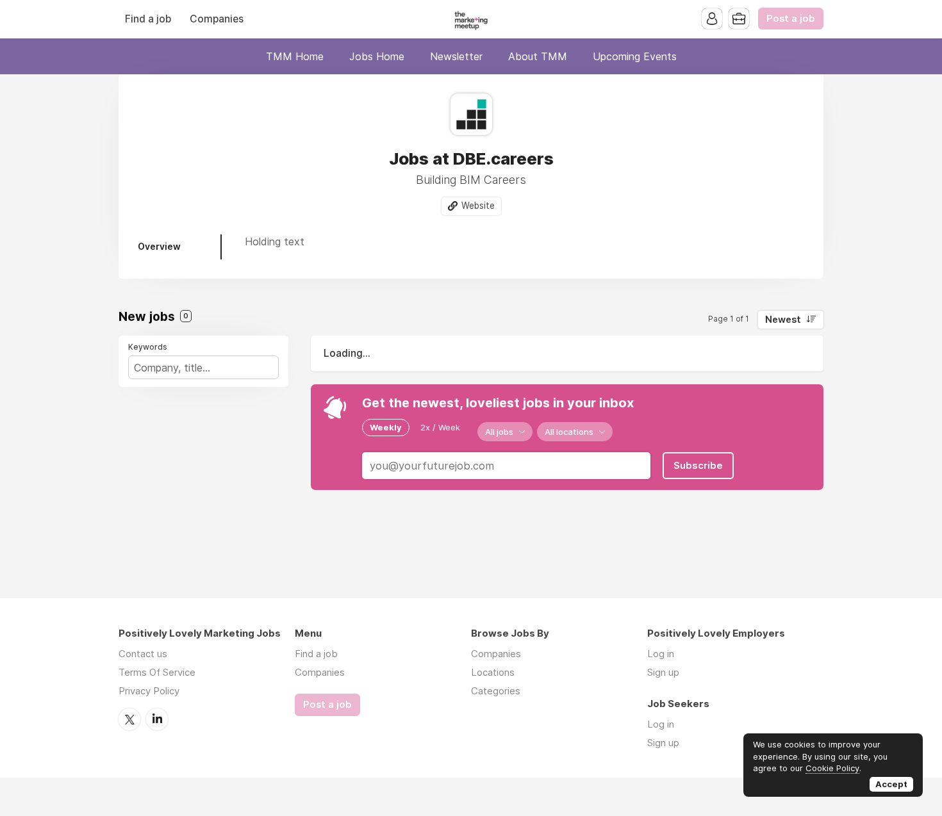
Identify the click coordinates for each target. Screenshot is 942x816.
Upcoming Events (635, 56)
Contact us (143, 654)
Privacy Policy (149, 691)
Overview (159, 246)
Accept (891, 784)
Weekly (386, 427)
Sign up (663, 672)
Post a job (790, 18)
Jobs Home (376, 56)
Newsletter (456, 56)
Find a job (148, 19)
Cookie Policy (832, 768)
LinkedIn (157, 719)
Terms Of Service (157, 672)
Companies (217, 19)
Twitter (129, 719)
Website (478, 205)
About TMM (537, 56)
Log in (660, 654)
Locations (493, 672)
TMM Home (295, 56)
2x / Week (440, 427)
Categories (495, 691)
